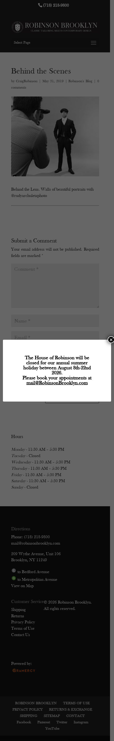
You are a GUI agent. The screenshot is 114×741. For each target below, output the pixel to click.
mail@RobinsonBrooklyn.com (57, 383)
